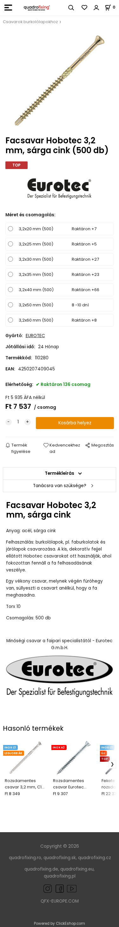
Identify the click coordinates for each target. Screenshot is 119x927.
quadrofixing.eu (77, 869)
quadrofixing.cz (94, 858)
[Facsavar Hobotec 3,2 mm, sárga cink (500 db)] (59, 81)
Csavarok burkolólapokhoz (30, 21)
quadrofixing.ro (25, 858)
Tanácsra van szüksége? (59, 486)
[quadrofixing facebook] (58, 888)
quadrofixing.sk (59, 858)
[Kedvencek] (84, 7)
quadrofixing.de (41, 869)
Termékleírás (59, 473)
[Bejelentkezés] (96, 7)
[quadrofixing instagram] (47, 888)
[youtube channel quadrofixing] (71, 888)
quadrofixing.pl (60, 876)
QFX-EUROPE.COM (60, 901)
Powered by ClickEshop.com (59, 923)
